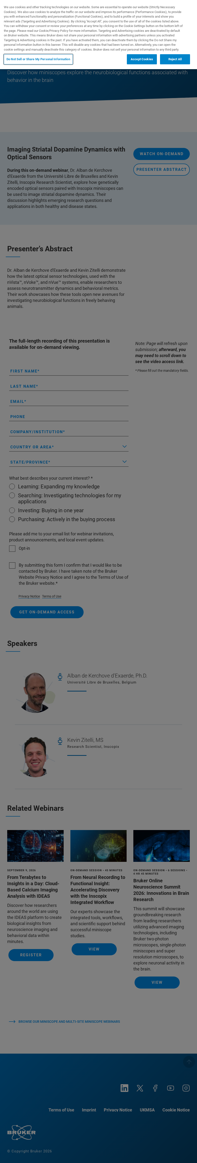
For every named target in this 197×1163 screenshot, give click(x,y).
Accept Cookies (142, 59)
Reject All (175, 59)
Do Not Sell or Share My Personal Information (38, 59)
